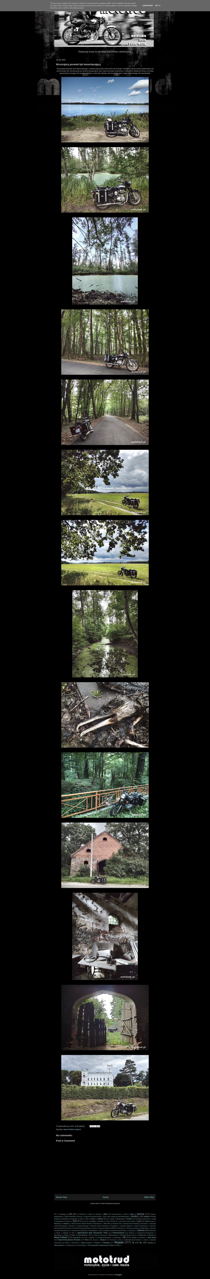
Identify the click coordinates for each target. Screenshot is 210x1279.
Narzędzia (132, 1230)
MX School (93, 1230)
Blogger (119, 1275)
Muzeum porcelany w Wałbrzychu (137, 1228)
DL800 (146, 1216)
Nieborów (152, 1230)
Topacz (103, 1240)
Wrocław (106, 1243)
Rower (151, 1235)
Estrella (65, 1219)
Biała (126, 1214)
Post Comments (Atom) (110, 1203)
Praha (66, 1235)
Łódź (139, 1221)
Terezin (95, 1240)
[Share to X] (95, 1126)
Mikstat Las (149, 1221)
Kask (154, 1219)
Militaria (57, 1223)
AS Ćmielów (82, 1214)
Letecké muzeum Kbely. (127, 1221)
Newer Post (61, 1197)
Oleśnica (131, 1233)
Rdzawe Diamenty (100, 1235)
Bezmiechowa (116, 1214)
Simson (92, 1237)
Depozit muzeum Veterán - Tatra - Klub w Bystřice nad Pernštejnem (107, 1216)
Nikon (58, 1233)
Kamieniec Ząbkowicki (142, 1219)
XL (141, 1242)
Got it (158, 6)
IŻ (107, 1219)
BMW (132, 1214)
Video (146, 1240)
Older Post (149, 1197)
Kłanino (68, 1221)
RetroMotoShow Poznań (128, 1235)
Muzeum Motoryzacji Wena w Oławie (85, 1228)
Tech (87, 1240)
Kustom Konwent (111, 1221)
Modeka (66, 1223)
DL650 (134, 1216)
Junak (129, 1219)
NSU (73, 1233)
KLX (75, 1221)
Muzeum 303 (117, 1223)
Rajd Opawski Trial (85, 1235)
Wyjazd (78, 1129)
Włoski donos (86, 1243)
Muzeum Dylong (82, 1226)
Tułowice (113, 1240)
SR (124, 1237)
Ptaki (73, 1235)
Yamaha (150, 1243)
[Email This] (91, 1126)
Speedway (117, 1237)
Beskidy (98, 1214)
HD (87, 1219)
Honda (93, 1219)
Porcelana (57, 1235)
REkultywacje (113, 1235)
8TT (55, 1214)
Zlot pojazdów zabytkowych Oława (101, 1245)
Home (105, 1197)
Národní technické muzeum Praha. (115, 1230)
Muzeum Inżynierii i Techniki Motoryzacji (134, 1226)
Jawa (112, 1219)
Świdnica (142, 1237)
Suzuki (134, 1237)
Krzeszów (85, 1221)
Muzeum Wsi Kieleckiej (79, 1230)
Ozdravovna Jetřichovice (145, 1233)
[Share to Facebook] (97, 1126)
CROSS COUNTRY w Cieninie (73, 1216)
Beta (106, 1214)
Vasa (120, 1240)
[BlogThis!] (93, 1126)
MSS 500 (107, 1223)
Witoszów (75, 1243)
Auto (90, 1214)
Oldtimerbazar (118, 1233)
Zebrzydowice (59, 1245)
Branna (140, 1214)
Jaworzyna (120, 1219)
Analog (62, 1214)
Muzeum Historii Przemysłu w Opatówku (104, 1226)
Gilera (82, 1219)
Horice (100, 1219)
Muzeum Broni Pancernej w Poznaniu (136, 1223)
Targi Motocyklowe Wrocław (69, 1240)
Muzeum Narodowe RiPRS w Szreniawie (112, 1228)
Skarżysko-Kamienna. (104, 1237)
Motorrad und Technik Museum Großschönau (86, 1223)
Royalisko (76, 1237)
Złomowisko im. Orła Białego (76, 1245)
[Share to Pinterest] (99, 1126)
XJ (133, 1242)
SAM (85, 1237)
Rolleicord (142, 1235)
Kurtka (100, 1221)
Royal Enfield (69, 1129)
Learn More (147, 6)
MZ (101, 1230)
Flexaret (74, 1219)
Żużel (118, 1245)
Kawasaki (59, 1221)
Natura (141, 1230)
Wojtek (97, 1243)
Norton (65, 1233)
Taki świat (152, 1237)
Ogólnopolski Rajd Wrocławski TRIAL (92, 1233)
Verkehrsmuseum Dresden (132, 1240)
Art (70, 1214)
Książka (93, 1221)
